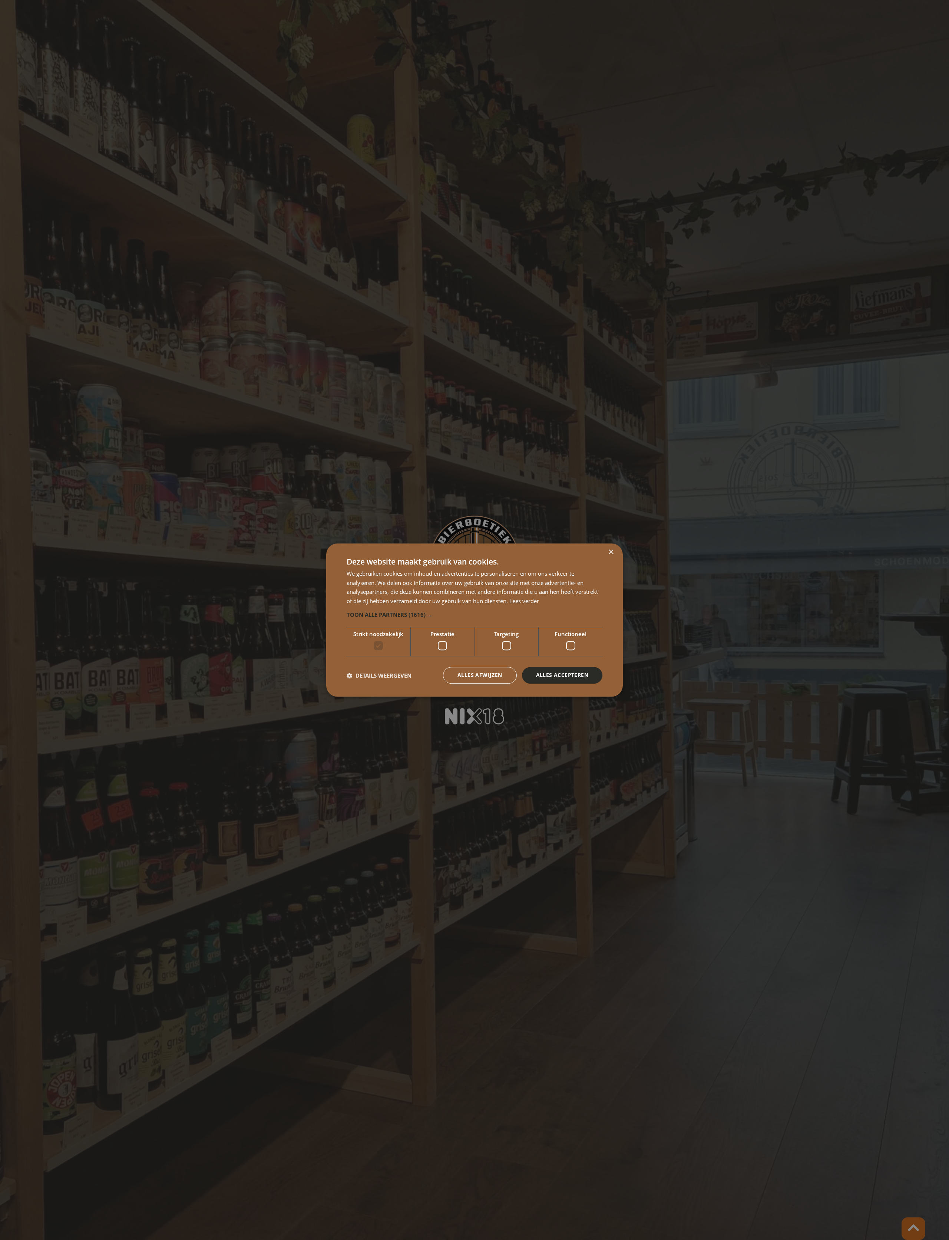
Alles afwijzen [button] (479, 675)
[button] (474, 614)
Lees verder (524, 601)
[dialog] (474, 620)
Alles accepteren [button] (562, 675)
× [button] (611, 552)
